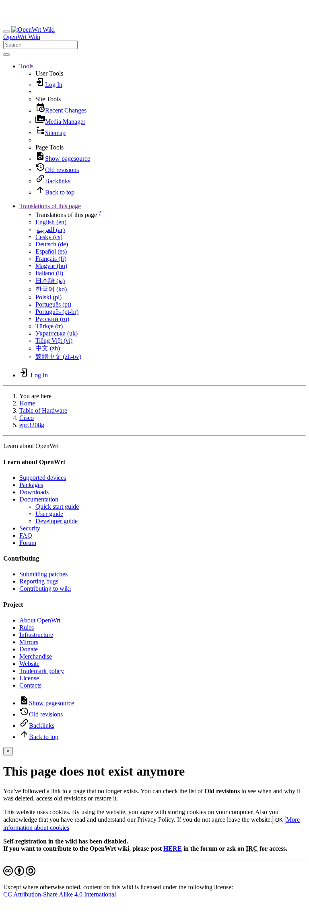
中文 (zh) (47, 348)
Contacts (30, 685)
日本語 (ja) (50, 280)
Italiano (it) (49, 273)
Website (29, 663)
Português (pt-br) (56, 311)
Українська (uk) (56, 333)
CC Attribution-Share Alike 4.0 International (59, 894)
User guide (49, 513)
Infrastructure (36, 634)
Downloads (34, 492)
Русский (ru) (52, 318)
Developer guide (56, 521)
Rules (26, 627)
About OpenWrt (39, 620)
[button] (26, 66)
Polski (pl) (48, 297)
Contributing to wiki (45, 588)
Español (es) (51, 251)
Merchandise (35, 656)
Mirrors (28, 642)
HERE (172, 848)
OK (279, 820)
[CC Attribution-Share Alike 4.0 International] (19, 873)
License (29, 678)
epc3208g (31, 425)
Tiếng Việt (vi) (53, 340)
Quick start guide (57, 506)
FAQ (25, 535)
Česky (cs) (48, 236)
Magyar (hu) (51, 265)
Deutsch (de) (51, 244)
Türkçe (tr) (49, 326)
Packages (31, 484)
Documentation (38, 499)
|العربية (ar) (50, 229)
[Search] (6, 54)
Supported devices (42, 477)
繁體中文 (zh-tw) (58, 356)
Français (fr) (50, 258)
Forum (27, 542)
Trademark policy (41, 670)
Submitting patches (43, 574)
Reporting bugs (38, 581)
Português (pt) (53, 304)
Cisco (26, 417)
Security (29, 528)
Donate (28, 649)
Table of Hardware (43, 410)
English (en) (50, 222)
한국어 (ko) (51, 289)
